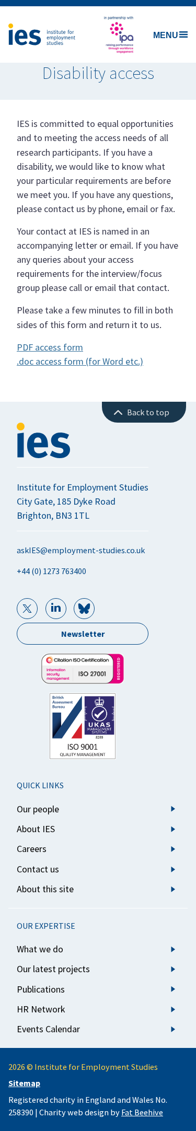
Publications (41, 989)
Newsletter (83, 633)
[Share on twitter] (27, 608)
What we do (40, 949)
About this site (45, 889)
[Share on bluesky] (84, 608)
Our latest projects (53, 969)
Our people (38, 809)
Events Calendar (48, 1029)
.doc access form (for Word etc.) (80, 361)
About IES (36, 829)
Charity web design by (101, 1112)
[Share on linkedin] (55, 608)
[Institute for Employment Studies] (41, 34)
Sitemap (24, 1083)
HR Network (41, 1009)
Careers (32, 849)
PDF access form (50, 347)
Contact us (38, 869)
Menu (165, 35)
